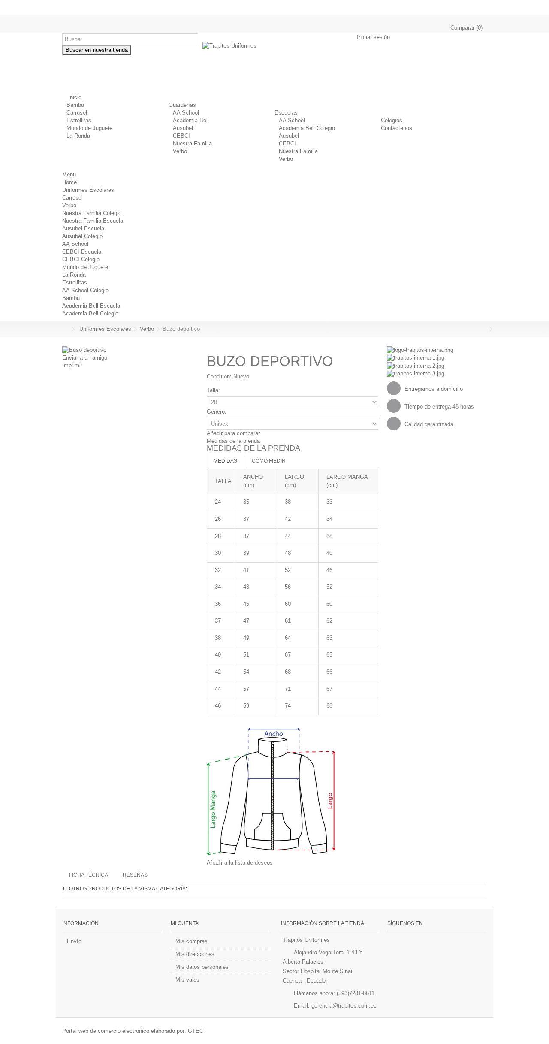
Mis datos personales (202, 967)
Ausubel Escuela (83, 228)
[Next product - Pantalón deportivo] (485, 329)
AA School (186, 112)
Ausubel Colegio (82, 236)
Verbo (180, 151)
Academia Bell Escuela (91, 306)
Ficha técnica (88, 875)
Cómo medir (269, 461)
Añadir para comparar (233, 433)
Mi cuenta (185, 923)
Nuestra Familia (192, 143)
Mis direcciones (194, 954)
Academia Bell (191, 120)
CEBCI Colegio (81, 259)
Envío (74, 941)
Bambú (75, 105)
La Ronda (78, 136)
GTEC (195, 1031)
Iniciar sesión (372, 37)
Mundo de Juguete (89, 128)
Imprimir (72, 365)
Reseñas (135, 875)
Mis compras (191, 941)
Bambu (71, 298)
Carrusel (76, 112)
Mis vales (187, 980)
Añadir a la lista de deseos (240, 862)
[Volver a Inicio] (64, 329)
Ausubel (183, 128)
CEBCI (181, 136)
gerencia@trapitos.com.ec (344, 1005)
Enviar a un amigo (84, 357)
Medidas (225, 461)
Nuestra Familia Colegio (91, 213)
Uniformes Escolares (88, 190)
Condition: (219, 376)
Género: (217, 412)
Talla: (214, 390)
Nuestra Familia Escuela (92, 221)
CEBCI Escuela (81, 251)
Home (69, 182)
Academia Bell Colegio (307, 128)
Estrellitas (78, 120)
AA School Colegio (85, 290)
